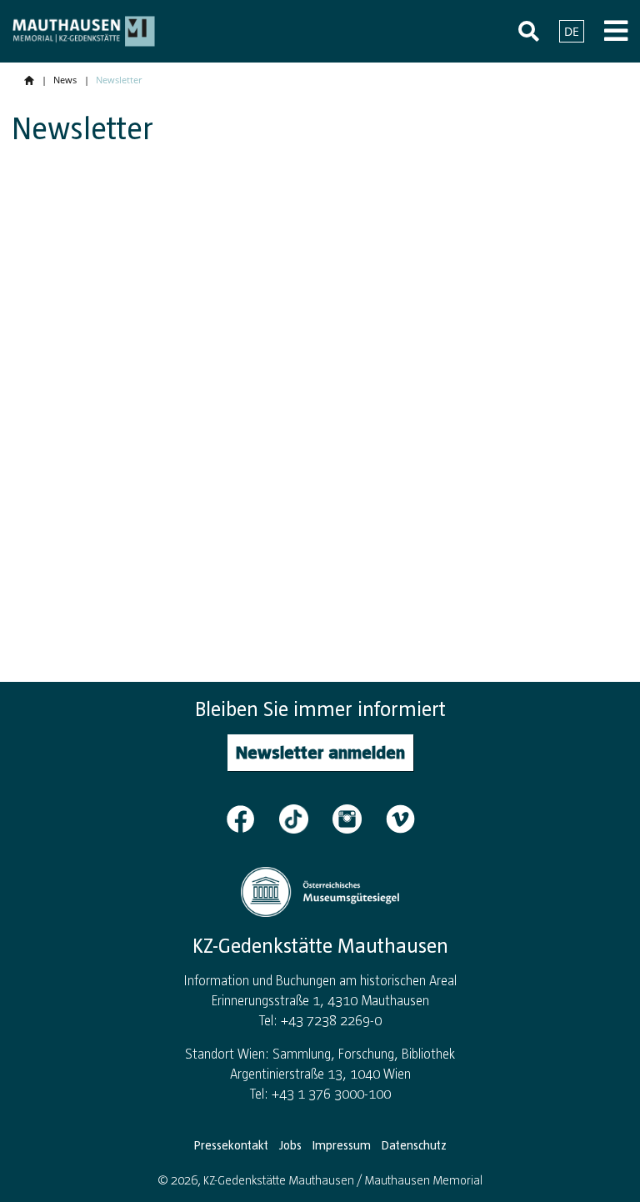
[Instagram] (357, 817)
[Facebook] (251, 817)
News (65, 79)
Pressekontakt (231, 1145)
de (571, 31)
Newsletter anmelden (320, 752)
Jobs (290, 1145)
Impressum (341, 1145)
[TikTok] (304, 817)
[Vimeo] (400, 817)
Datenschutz (414, 1145)
